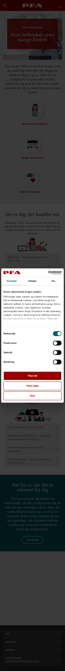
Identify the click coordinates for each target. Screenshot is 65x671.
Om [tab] (53, 281)
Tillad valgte (32, 385)
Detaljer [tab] (32, 281)
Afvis (32, 395)
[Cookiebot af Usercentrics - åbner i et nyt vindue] (48, 273)
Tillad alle (32, 375)
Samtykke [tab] (11, 281)
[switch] (57, 343)
